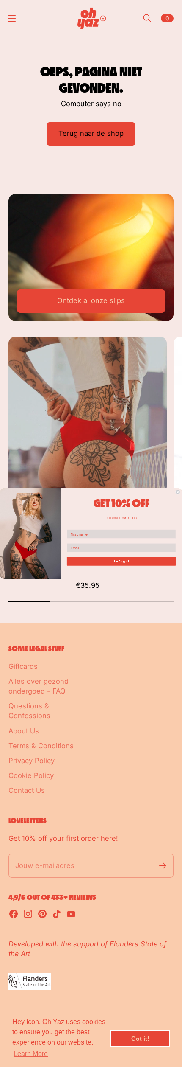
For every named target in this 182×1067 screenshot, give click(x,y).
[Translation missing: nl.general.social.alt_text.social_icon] (13, 914)
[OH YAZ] (91, 18)
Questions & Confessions (29, 711)
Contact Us (26, 790)
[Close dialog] (177, 492)
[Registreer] (163, 866)
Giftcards (23, 666)
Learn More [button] (31, 1053)
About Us (23, 731)
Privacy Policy (31, 760)
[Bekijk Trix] (87, 436)
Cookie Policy (31, 775)
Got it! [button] (140, 1038)
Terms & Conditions (41, 745)
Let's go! (121, 561)
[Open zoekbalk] (147, 18)
